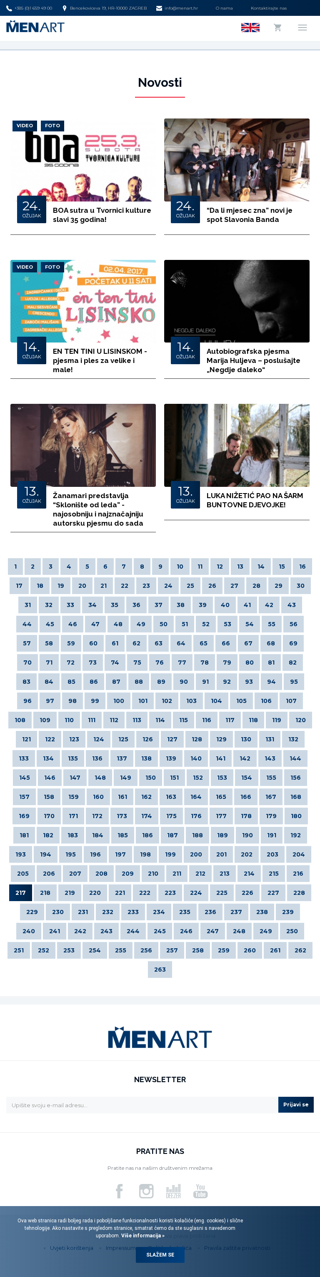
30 (301, 585)
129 (221, 739)
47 (95, 624)
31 (28, 605)
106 (266, 701)
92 (227, 681)
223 (170, 893)
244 (133, 931)
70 (27, 662)
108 (20, 720)
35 (114, 605)
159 (73, 797)
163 (171, 797)
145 (24, 777)
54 (249, 624)
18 (40, 585)
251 (19, 950)
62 (136, 643)
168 (295, 797)
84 (49, 681)
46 (72, 624)
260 (250, 950)
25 (190, 585)
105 (241, 701)
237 (236, 912)
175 (171, 816)
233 (133, 912)
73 (93, 662)
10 (180, 566)
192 (295, 835)
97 (50, 701)
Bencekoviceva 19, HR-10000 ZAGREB (108, 8)
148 (100, 777)
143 (270, 758)
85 (71, 681)
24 (168, 585)
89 (161, 681)
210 (153, 873)
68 (271, 643)
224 (196, 893)
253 (69, 950)
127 (172, 739)
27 (234, 585)
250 (292, 931)
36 (136, 605)
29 (278, 585)
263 (160, 969)
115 (183, 720)
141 (220, 758)
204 (298, 854)
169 (24, 816)
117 (230, 720)
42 (269, 605)
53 (227, 624)
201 (221, 854)
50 (164, 624)
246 (186, 931)
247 (213, 931)
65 (204, 643)
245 (160, 931)
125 (123, 739)
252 (43, 950)
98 (72, 701)
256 (146, 950)
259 (224, 950)
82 (293, 662)
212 (200, 873)
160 (98, 797)
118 (253, 720)
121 (26, 739)
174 (146, 816)
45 (50, 624)
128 (197, 739)
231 (83, 912)
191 (271, 835)
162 (146, 797)
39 (203, 605)
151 (174, 777)
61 (115, 643)
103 (191, 701)
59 (71, 643)
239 (288, 912)
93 (249, 681)
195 (70, 854)
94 (271, 681)
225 (222, 893)
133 (24, 758)
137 (122, 758)
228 (299, 893)
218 (45, 893)
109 (45, 720)
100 (118, 701)
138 (146, 758)
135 (73, 758)
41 (247, 605)
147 (75, 777)
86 (94, 681)
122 (50, 739)
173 (122, 816)
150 (150, 777)
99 (95, 701)
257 (172, 950)
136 (97, 758)
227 (273, 893)
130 (246, 739)
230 (58, 912)
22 (124, 585)
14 (261, 566)
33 (70, 605)
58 (49, 643)
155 (271, 777)
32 (48, 605)
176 (196, 816)
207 (75, 873)
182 (48, 835)
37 (158, 605)
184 (97, 835)
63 (158, 643)
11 (200, 566)
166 (245, 797)
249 (266, 931)
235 (184, 912)
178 (246, 816)
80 (249, 662)
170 (49, 816)
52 (206, 624)
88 (139, 681)
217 (20, 893)
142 (245, 758)
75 (137, 662)
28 (256, 585)
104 (216, 701)
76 (159, 662)
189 (222, 835)
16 (302, 566)
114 (160, 720)
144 (295, 758)
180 (296, 816)
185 (123, 835)
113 (136, 720)
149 (125, 777)
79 (227, 662)
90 (184, 681)
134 (48, 758)
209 (128, 873)
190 (247, 835)
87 (116, 681)
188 (197, 835)
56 (294, 624)
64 (181, 643)
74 (115, 662)
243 (106, 931)
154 (246, 777)
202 (246, 854)
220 (95, 893)
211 (176, 873)
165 (221, 797)
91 (205, 681)
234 (159, 912)
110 (69, 720)
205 (23, 873)
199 (170, 854)
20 (82, 585)
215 (274, 873)
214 (249, 873)
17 (19, 585)
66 (226, 643)
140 (196, 758)
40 (225, 605)
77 (182, 662)
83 (26, 681)
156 (295, 777)
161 (122, 797)
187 (172, 835)
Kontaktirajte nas (269, 8)
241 (54, 931)
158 (49, 797)
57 (27, 643)
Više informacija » (142, 1236)
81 (271, 662)
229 (32, 912)
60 (93, 643)
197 (120, 854)
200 (196, 854)
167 (270, 797)
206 (49, 873)
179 (271, 816)
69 (293, 643)
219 (70, 893)
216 (298, 873)
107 (291, 701)
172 (97, 816)
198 (145, 854)
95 (294, 681)
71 (49, 662)
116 (206, 720)
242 (80, 931)
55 (271, 624)
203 (272, 854)
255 (120, 950)
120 (300, 720)
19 (61, 585)
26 (212, 585)
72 (71, 662)
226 (247, 893)
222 (144, 893)
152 (198, 777)
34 (92, 605)
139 (171, 758)
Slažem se (160, 1255)
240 (28, 931)
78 (204, 662)
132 (293, 739)
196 (95, 854)
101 (143, 701)
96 (27, 701)
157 (24, 797)
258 (198, 950)
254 (95, 950)
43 (292, 605)
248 (239, 931)
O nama (224, 8)
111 (91, 720)
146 (49, 777)
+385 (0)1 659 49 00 (33, 8)
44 (27, 624)
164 (196, 797)
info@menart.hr (181, 8)
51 (185, 624)
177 (221, 816)
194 (45, 854)
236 (210, 912)
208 (101, 873)
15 (282, 566)
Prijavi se (296, 1104)
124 (98, 739)
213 (225, 873)
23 (146, 585)
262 (300, 950)
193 (20, 854)
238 (262, 912)
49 (141, 624)
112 (114, 720)
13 (240, 566)
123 (74, 739)
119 (276, 720)
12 (220, 566)
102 (167, 701)
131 (269, 739)
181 (24, 835)
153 (222, 777)
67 (248, 643)
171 (73, 816)
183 (73, 835)
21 (103, 585)
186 (147, 835)
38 (181, 605)
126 (147, 739)
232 (107, 912)
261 (275, 950)
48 (118, 624)
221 (120, 893)
